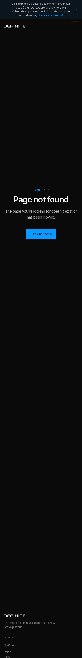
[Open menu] (75, 26)
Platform (9, 645)
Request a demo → (51, 15)
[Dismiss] (76, 9)
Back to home (41, 234)
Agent (8, 651)
